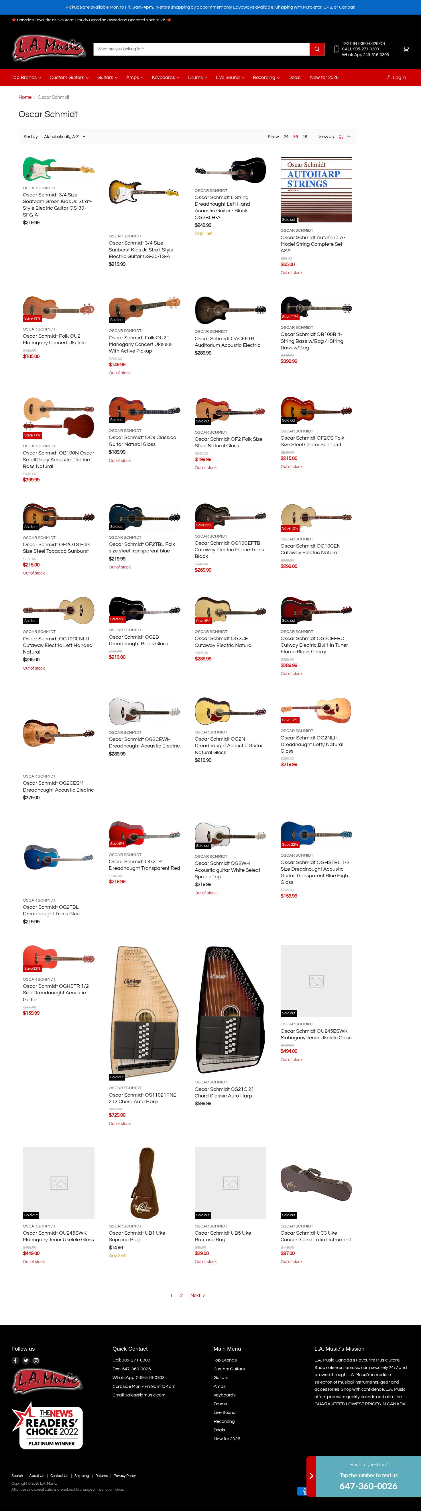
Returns (101, 1476)
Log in (399, 77)
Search (17, 1476)
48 (304, 137)
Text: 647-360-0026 (132, 1369)
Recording (264, 77)
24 (286, 137)
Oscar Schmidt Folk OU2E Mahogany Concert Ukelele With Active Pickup (140, 344)
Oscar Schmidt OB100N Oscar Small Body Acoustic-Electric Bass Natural (58, 459)
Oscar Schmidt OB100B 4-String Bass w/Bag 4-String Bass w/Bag (312, 341)
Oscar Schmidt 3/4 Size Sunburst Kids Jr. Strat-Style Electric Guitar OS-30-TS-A (141, 250)
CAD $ (394, 1478)
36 (295, 137)
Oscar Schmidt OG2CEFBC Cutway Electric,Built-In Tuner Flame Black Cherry (314, 645)
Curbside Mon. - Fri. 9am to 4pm (144, 1386)
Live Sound (228, 77)
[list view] (349, 136)
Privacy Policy (125, 1476)
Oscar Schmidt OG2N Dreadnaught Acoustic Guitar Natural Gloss (229, 746)
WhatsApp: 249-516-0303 (139, 1377)
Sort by (30, 136)
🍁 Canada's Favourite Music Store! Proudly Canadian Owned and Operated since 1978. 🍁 (91, 20)
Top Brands (24, 77)
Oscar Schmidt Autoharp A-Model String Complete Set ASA (313, 244)
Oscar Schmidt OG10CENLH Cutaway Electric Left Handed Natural (58, 645)
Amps (133, 77)
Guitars (105, 77)
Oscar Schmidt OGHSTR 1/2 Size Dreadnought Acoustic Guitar (56, 993)
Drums (196, 77)
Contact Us (59, 1476)
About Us (36, 1476)
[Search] (317, 49)
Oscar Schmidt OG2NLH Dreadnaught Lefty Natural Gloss (312, 744)
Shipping (81, 1476)
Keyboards (164, 77)
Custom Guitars (67, 77)
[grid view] (341, 136)
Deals (294, 77)
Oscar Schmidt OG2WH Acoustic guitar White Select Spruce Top (227, 870)
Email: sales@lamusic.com (139, 1395)
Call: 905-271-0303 (131, 1360)
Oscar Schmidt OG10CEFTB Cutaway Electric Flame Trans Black (229, 550)
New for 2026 (324, 77)
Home (25, 97)
